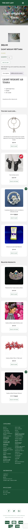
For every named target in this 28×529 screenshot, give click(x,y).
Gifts (5, 446)
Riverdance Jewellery (18, 443)
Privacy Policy (7, 478)
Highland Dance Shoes (8, 450)
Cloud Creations (16, 517)
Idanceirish (22, 66)
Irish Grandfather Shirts (7, 457)
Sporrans (18, 455)
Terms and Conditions (10, 480)
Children (6, 430)
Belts (5, 427)
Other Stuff (18, 449)
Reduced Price (19, 450)
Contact (5, 474)
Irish (4, 452)
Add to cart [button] (14, 146)
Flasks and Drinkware (6, 442)
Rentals (17, 452)
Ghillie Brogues (5, 445)
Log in (5, 494)
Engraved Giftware (6, 438)
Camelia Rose (19, 436)
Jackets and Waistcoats (6, 460)
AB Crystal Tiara (15, 66)
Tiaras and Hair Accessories (20, 447)
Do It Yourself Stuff (7, 434)
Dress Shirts (7, 436)
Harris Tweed (7, 448)
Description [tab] (6, 73)
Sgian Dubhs (18, 453)
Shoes (17, 445)
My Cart (5, 491)
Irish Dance (18, 438)
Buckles (5, 428)
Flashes (5, 440)
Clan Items (6, 432)
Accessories (19, 435)
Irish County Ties (7, 454)
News (4, 477)
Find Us (5, 475)
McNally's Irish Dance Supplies (19, 434)
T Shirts (17, 456)
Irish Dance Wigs (18, 440)
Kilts (16, 430)
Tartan (17, 458)
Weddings (18, 463)
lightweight (4, 68)
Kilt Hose (6, 462)
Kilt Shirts (18, 428)
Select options (14, 181)
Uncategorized (19, 461)
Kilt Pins (17, 427)
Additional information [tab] (17, 73)
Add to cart (5, 62)
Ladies (17, 432)
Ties (16, 460)
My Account (6, 492)
